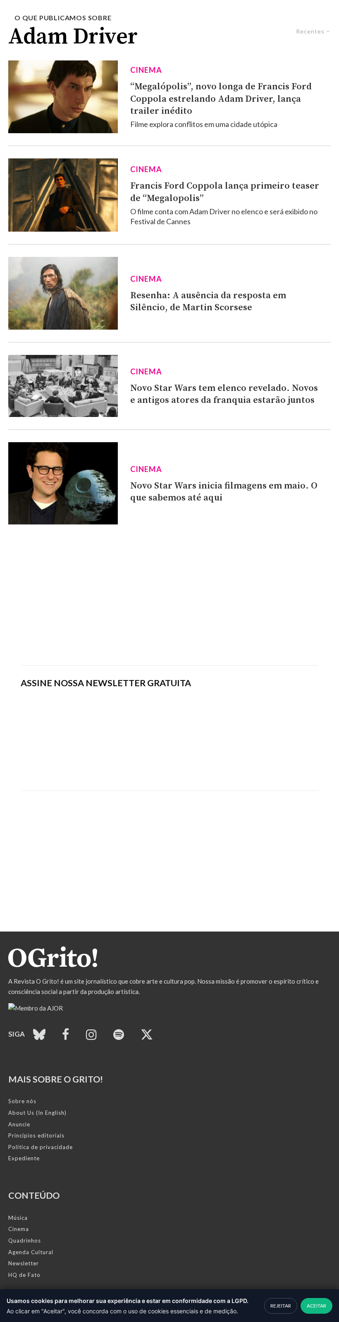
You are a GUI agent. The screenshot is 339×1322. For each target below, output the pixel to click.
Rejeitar (280, 1306)
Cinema (146, 69)
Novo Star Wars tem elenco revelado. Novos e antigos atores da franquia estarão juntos (224, 394)
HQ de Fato (24, 1275)
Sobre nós (22, 1101)
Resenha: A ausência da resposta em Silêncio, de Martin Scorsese (208, 301)
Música (18, 1217)
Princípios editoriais (36, 1135)
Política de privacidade (40, 1147)
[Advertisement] (169, 595)
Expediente (24, 1158)
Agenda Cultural (30, 1252)
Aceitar (316, 1306)
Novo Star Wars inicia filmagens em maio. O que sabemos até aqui (224, 491)
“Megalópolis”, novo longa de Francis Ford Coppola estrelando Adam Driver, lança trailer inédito (221, 99)
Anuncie (19, 1124)
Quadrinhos (24, 1240)
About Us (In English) (37, 1112)
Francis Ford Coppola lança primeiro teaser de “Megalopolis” (224, 192)
